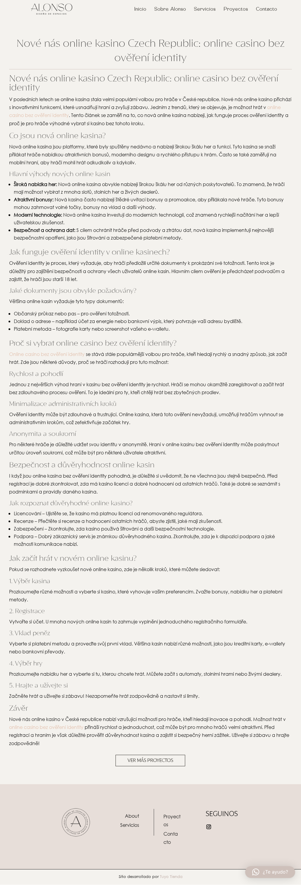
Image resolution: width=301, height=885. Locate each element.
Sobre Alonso (170, 9)
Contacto (266, 9)
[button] (270, 872)
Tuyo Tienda (171, 876)
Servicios (205, 9)
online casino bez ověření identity (46, 727)
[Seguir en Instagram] (208, 827)
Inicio (140, 9)
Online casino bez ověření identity (47, 354)
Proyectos (236, 9)
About (132, 816)
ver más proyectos (150, 760)
